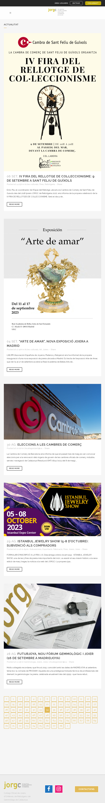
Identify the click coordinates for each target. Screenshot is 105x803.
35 (54, 709)
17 (27, 704)
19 (40, 704)
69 (94, 720)
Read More (14, 204)
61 (40, 720)
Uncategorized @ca (33, 448)
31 (27, 709)
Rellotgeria (50, 184)
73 (27, 726)
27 (95, 704)
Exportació (47, 549)
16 (20, 704)
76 (47, 726)
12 (88, 699)
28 (6, 709)
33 (40, 709)
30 (20, 709)
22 (61, 704)
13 (95, 699)
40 (88, 709)
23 (67, 704)
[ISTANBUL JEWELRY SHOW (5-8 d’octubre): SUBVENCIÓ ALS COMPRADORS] (52, 509)
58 (20, 720)
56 (6, 720)
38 (74, 709)
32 (34, 709)
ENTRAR (76, 3)
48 (47, 715)
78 (61, 726)
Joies (77, 549)
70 (6, 726)
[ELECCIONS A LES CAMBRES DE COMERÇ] (52, 411)
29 (13, 709)
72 (20, 726)
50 (61, 715)
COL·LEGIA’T (93, 3)
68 (88, 720)
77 (54, 726)
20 (47, 704)
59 (27, 720)
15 (13, 704)
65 (67, 720)
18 (34, 704)
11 (81, 699)
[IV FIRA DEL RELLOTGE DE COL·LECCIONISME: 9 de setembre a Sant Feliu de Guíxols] (52, 102)
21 (54, 704)
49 (54, 715)
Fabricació (57, 549)
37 (67, 709)
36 (61, 709)
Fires (41, 184)
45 (27, 715)
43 (13, 715)
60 (33, 720)
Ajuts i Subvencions (32, 549)
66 (74, 720)
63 (54, 720)
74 (33, 726)
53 (81, 715)
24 (74, 704)
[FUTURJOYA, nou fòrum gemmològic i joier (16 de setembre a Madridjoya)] (52, 616)
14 (6, 704)
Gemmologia (30, 662)
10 (74, 699)
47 (40, 715)
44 (20, 715)
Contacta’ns (86, 789)
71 (13, 726)
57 (13, 720)
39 (81, 709)
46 (33, 715)
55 (94, 715)
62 (47, 720)
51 (67, 715)
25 (81, 704)
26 (88, 704)
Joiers (45, 349)
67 (81, 720)
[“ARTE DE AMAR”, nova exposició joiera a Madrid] (52, 277)
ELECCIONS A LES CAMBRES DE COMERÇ (49, 444)
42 (6, 715)
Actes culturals (31, 184)
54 (88, 715)
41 (95, 709)
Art (40, 349)
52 (74, 715)
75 (40, 726)
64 (60, 720)
